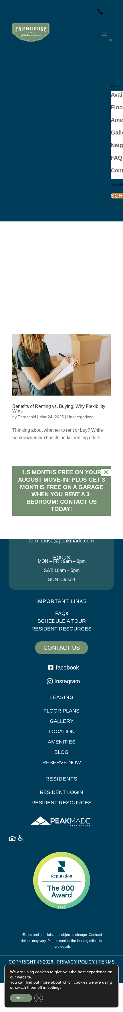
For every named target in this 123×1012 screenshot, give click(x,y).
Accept (21, 998)
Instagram (67, 681)
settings (54, 987)
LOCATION (62, 731)
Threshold (27, 416)
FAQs (61, 613)
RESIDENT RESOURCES (61, 629)
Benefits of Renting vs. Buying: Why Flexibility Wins (58, 408)
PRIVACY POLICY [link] (76, 962)
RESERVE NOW (61, 762)
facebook (67, 667)
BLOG (61, 752)
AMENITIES (62, 742)
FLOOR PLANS (61, 711)
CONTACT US (61, 648)
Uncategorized (80, 416)
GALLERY (62, 721)
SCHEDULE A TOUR (61, 621)
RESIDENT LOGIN (61, 792)
